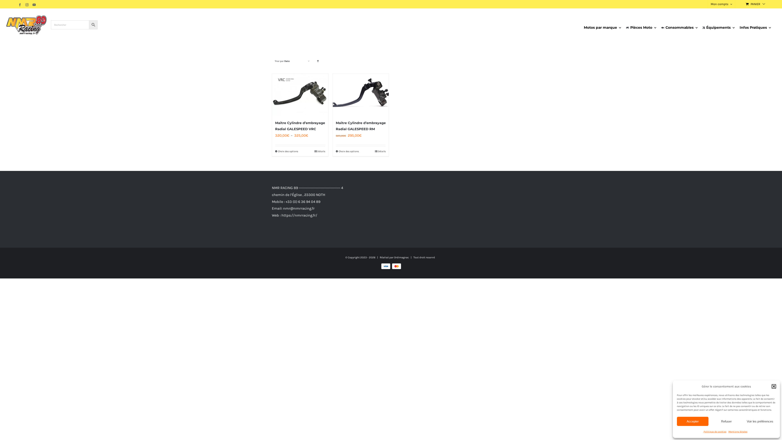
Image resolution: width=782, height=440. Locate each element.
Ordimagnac (401, 257)
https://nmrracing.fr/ (299, 215)
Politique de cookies (715, 431)
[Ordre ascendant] (318, 61)
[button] (774, 386)
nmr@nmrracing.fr (299, 208)
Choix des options (288, 151)
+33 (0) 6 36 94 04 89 (303, 201)
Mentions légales (737, 431)
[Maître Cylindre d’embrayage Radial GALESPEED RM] (361, 95)
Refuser (726, 421)
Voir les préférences (760, 421)
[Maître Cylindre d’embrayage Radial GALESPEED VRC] (300, 95)
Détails (321, 151)
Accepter (693, 421)
